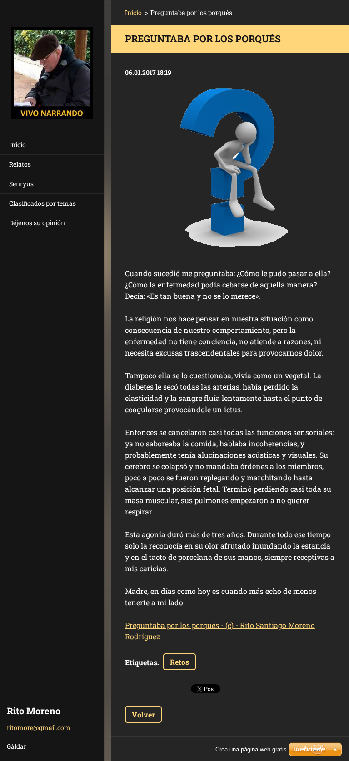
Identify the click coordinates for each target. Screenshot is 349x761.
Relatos (20, 164)
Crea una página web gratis (251, 749)
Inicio (17, 144)
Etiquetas (141, 662)
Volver (143, 714)
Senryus (21, 183)
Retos (179, 662)
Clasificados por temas (42, 203)
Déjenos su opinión (37, 222)
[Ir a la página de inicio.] (52, 62)
